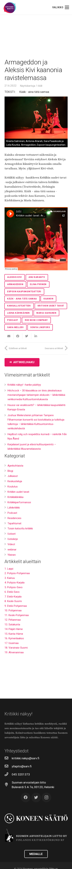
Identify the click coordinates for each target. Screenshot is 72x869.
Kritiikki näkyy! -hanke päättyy (24, 384)
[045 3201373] (8, 774)
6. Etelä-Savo (12, 591)
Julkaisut (13, 476)
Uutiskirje (13, 539)
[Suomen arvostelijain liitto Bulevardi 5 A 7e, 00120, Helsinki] (8, 784)
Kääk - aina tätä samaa (34, 92)
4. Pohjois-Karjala (14, 582)
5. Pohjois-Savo (14, 587)
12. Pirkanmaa (13, 619)
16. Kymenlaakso (14, 638)
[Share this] (17, 336)
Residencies (14, 518)
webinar (12, 549)
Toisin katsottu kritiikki (20, 528)
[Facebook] (25, 797)
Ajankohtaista (15, 465)
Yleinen (12, 554)
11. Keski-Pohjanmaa (17, 615)
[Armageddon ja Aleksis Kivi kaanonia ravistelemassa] (36, 118)
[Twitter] (36, 797)
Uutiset (12, 533)
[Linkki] (10, 8)
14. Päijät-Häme (14, 629)
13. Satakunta (12, 624)
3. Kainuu (10, 578)
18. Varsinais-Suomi (16, 647)
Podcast (12, 512)
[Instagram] (46, 797)
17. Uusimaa (12, 643)
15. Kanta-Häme (14, 633)
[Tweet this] (26, 336)
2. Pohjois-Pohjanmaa (17, 573)
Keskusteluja (15, 481)
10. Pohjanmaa (13, 610)
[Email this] (9, 336)
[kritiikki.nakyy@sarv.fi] (8, 758)
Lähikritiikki (14, 507)
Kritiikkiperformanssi (19, 502)
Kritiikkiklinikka (15, 497)
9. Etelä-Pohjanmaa (16, 605)
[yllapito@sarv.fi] (8, 766)
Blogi (10, 471)
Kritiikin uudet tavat (18, 491)
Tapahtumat (14, 523)
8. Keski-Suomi (13, 601)
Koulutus (13, 486)
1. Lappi (9, 568)
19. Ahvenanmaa (14, 652)
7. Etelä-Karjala (13, 596)
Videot (11, 544)
